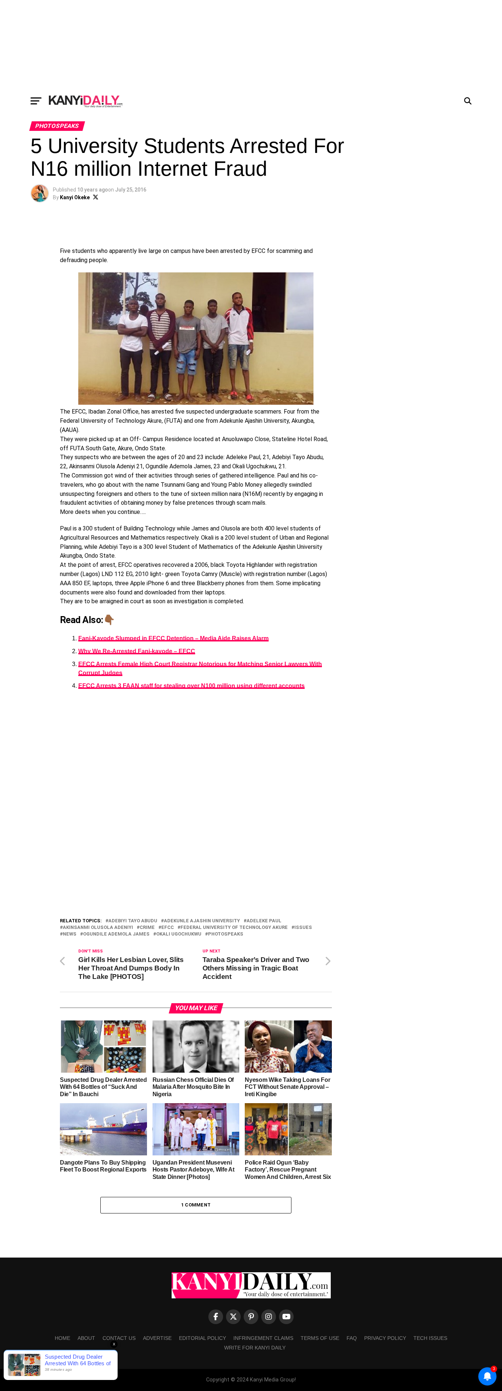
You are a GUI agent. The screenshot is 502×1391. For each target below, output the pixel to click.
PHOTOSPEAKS (225, 934)
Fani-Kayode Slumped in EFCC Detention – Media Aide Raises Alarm (173, 638)
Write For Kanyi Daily (255, 1348)
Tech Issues (430, 1338)
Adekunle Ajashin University (202, 921)
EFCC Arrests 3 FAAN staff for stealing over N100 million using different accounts (191, 686)
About (86, 1338)
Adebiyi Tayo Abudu (132, 921)
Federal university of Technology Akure (234, 927)
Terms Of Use (320, 1338)
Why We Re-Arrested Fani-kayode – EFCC (136, 651)
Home (62, 1338)
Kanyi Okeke (75, 197)
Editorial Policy (202, 1338)
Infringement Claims (263, 1338)
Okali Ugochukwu (178, 934)
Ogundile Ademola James (116, 934)
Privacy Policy (385, 1338)
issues (303, 927)
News (69, 934)
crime (147, 927)
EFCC (167, 927)
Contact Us (119, 1338)
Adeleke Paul (264, 921)
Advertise (157, 1338)
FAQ (352, 1338)
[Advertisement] (251, 46)
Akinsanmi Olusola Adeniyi (98, 927)
